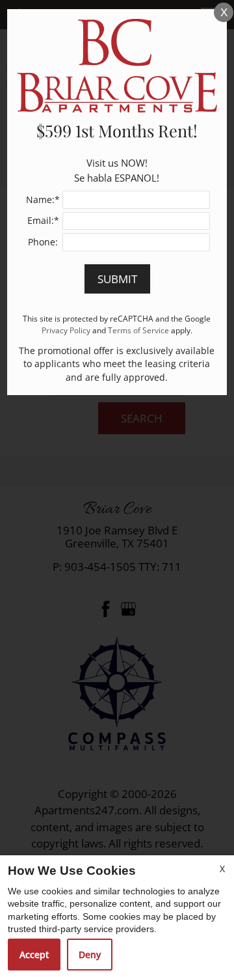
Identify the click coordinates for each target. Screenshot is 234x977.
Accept (34, 954)
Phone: (43, 242)
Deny (90, 954)
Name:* (43, 199)
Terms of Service (138, 330)
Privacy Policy (66, 330)
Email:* (43, 220)
